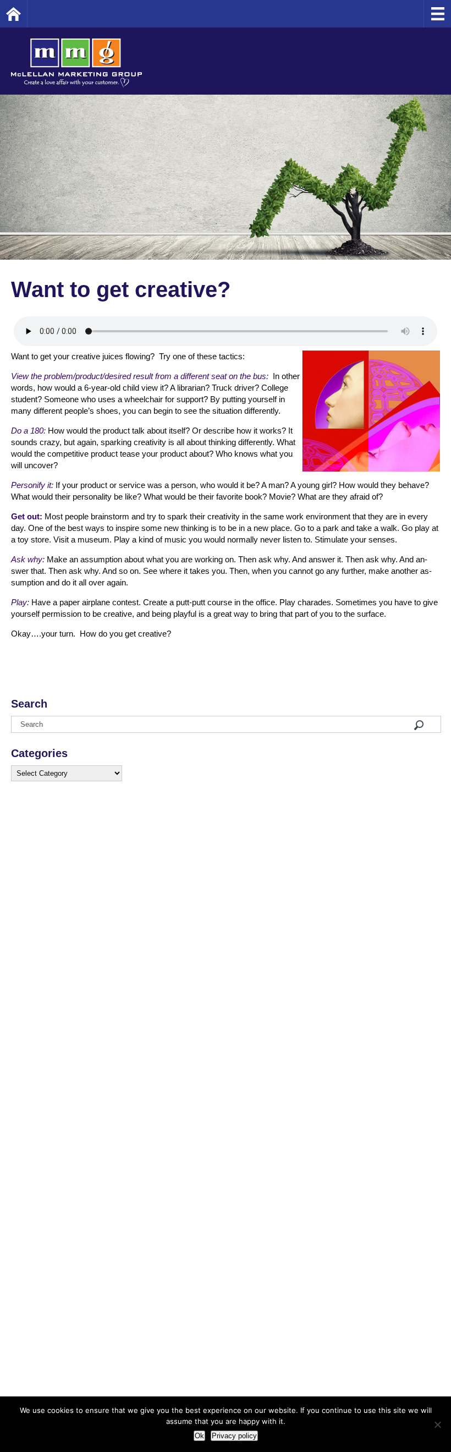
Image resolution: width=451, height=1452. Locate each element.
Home (27, 13)
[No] (437, 1424)
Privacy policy (234, 1436)
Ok (199, 1436)
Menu (437, 14)
